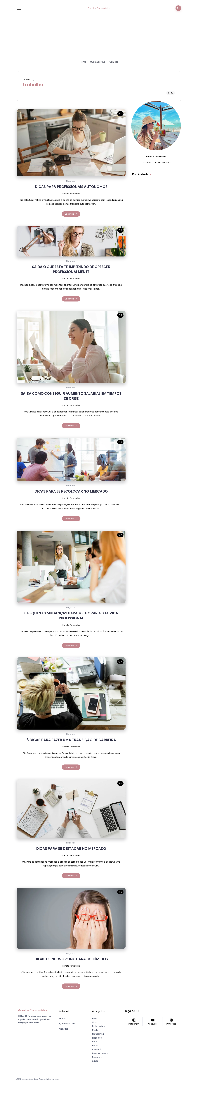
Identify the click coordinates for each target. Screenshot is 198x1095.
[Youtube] (152, 1021)
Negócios (70, 181)
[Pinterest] (171, 1021)
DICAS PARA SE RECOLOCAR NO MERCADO (71, 491)
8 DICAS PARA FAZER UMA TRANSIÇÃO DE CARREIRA (71, 739)
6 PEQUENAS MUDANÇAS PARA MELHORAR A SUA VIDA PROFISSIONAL (71, 616)
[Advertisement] (99, 38)
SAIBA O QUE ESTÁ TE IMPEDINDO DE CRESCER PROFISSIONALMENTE (71, 269)
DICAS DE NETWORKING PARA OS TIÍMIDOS (71, 958)
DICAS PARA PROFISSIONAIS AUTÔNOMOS (71, 186)
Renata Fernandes (71, 193)
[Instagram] (133, 1021)
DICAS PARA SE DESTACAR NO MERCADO (71, 848)
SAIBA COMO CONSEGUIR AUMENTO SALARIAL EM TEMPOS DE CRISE (71, 396)
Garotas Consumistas (99, 8)
